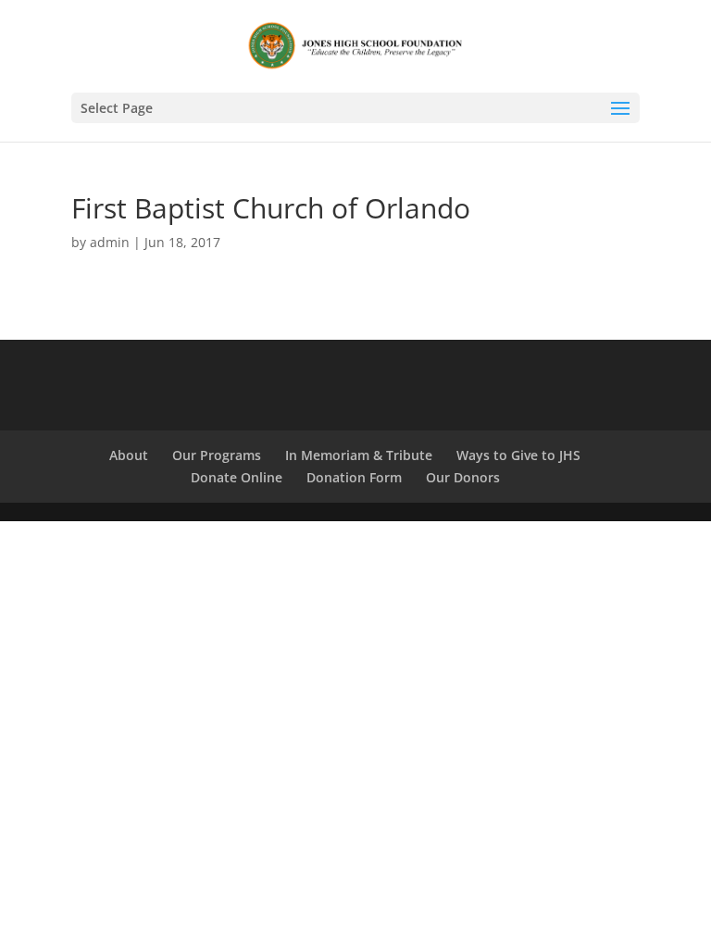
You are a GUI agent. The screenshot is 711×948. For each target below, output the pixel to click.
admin (110, 242)
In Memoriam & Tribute (358, 455)
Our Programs (216, 455)
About (128, 455)
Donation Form (354, 477)
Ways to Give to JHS (518, 455)
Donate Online (236, 477)
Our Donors (463, 477)
